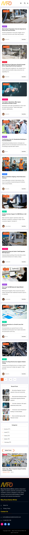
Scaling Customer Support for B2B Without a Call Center (14, 214)
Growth (4, 211)
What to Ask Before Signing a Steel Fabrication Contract (13, 177)
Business (6, 429)
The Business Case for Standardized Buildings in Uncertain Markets (14, 140)
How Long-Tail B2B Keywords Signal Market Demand (13, 287)
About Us (5, 505)
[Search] (25, 3)
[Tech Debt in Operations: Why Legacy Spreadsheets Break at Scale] (14, 89)
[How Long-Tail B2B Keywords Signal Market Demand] (14, 274)
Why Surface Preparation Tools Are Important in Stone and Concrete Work (14, 29)
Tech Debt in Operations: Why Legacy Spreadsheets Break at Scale (11, 102)
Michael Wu (7, 39)
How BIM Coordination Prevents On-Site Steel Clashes (14, 469)
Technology (5, 99)
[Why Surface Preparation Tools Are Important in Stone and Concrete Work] (14, 16)
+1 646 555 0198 (7, 520)
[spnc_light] (27, 3)
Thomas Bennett (8, 226)
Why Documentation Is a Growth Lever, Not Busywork (12, 325)
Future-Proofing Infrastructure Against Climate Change (14, 362)
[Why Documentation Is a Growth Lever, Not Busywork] (14, 311)
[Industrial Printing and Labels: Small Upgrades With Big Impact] (14, 238)
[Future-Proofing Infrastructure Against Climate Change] (14, 349)
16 (10, 379)
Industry (4, 174)
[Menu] (20, 3)
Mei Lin (6, 151)
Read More (24, 39)
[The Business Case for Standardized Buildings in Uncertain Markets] (14, 126)
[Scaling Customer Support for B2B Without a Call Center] (14, 201)
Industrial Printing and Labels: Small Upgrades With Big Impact (13, 252)
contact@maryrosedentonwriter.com (12, 517)
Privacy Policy (6, 508)
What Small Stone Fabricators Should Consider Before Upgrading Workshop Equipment (13, 65)
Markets (4, 26)
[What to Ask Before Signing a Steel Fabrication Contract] (14, 164)
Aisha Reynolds (7, 261)
